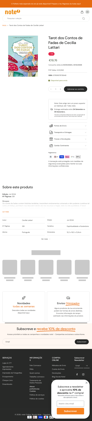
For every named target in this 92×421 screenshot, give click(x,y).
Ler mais (5, 212)
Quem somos (35, 373)
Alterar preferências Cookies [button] (34, 388)
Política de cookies (37, 399)
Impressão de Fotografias (12, 373)
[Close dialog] (86, 383)
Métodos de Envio (59, 365)
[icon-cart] (82, 11)
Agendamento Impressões (7, 368)
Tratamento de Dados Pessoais (36, 381)
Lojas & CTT (7, 363)
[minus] (51, 89)
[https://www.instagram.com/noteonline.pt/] (83, 374)
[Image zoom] (23, 56)
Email (78, 366)
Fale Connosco (35, 365)
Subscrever (70, 411)
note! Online (26, 414)
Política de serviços (37, 395)
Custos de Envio (58, 369)
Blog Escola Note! (58, 377)
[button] (75, 89)
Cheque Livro (7, 380)
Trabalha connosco (37, 377)
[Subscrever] (87, 365)
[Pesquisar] (83, 18)
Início (4, 25)
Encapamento (7, 376)
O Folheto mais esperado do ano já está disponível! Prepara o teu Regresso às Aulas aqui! (46, 4)
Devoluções (56, 373)
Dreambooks (7, 384)
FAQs (31, 369)
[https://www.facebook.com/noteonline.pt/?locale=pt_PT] (77, 374)
